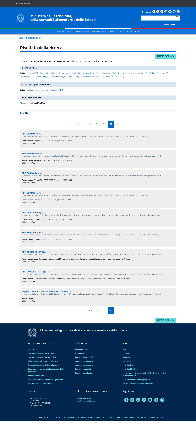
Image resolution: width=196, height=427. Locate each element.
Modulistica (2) (59, 76)
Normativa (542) (43, 76)
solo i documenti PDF (55, 89)
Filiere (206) (32, 73)
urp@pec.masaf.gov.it (86, 401)
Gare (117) (150, 73)
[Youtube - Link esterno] (170, 11)
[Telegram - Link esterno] (174, 11)
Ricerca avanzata (165, 56)
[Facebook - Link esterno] (153, 11)
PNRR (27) (119, 76)
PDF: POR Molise (30, 153)
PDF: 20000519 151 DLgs (34, 252)
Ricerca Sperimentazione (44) (130, 73)
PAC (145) (44, 73)
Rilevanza (24, 103)
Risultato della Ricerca (37, 37)
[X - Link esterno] (157, 11)
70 (97, 124)
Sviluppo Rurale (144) (60, 73)
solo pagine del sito (35, 89)
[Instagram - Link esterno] (161, 11)
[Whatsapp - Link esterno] (178, 11)
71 (104, 124)
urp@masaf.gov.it (84, 398)
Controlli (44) (73, 76)
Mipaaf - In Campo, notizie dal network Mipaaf (45, 291)
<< (72, 124)
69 (90, 124)
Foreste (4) (108, 76)
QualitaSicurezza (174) (106, 73)
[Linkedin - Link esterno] (165, 11)
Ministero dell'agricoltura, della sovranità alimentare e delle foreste (63, 17)
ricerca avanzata (172, 24)
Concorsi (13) (162, 73)
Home (20, 37)
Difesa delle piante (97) (91, 76)
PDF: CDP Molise (30, 133)
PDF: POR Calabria (31, 212)
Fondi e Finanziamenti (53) (82, 73)
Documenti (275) (27, 76)
